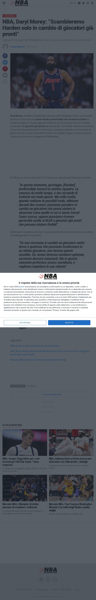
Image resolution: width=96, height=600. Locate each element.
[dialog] (48, 300)
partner (21, 286)
